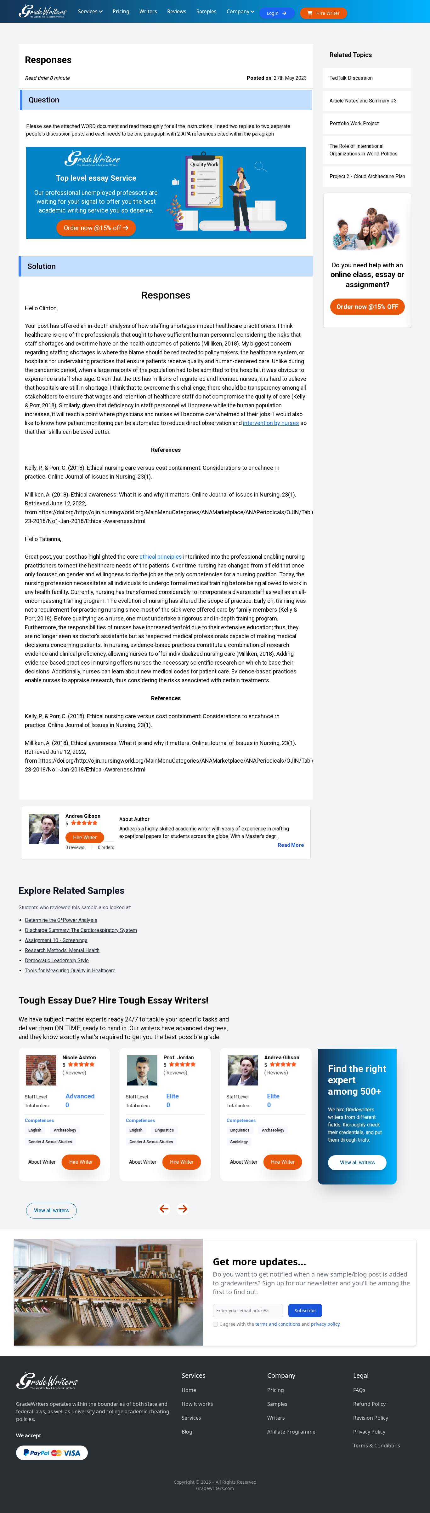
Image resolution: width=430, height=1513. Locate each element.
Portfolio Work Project (354, 123)
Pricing (275, 1390)
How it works (197, 1403)
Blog (187, 1431)
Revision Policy (370, 1417)
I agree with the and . (280, 1324)
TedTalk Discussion (351, 78)
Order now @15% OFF (368, 307)
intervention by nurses (271, 423)
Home (189, 1390)
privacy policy (325, 1324)
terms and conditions (277, 1324)
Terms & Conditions (376, 1445)
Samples (277, 1403)
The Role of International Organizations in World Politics (364, 150)
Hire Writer (81, 1162)
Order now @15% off (93, 228)
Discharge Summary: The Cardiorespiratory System (81, 930)
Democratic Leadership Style (57, 960)
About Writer (42, 1162)
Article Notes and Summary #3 (363, 101)
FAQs (359, 1390)
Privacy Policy (369, 1431)
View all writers (51, 1210)
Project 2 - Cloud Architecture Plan (367, 176)
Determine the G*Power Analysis (61, 920)
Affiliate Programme (291, 1431)
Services (191, 1417)
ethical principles (160, 556)
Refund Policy (369, 1403)
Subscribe (305, 1310)
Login (274, 13)
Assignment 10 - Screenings (56, 940)
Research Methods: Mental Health (62, 950)
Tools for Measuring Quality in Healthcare (70, 971)
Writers (276, 1417)
